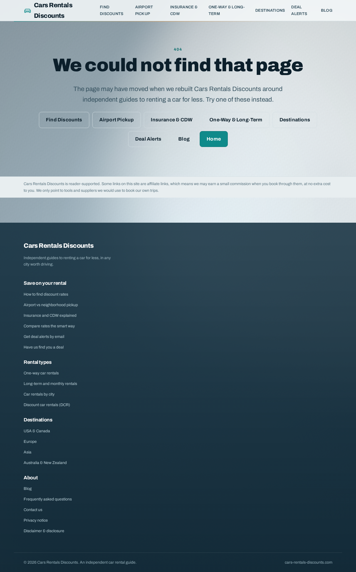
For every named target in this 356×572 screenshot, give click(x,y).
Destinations (270, 10)
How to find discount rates (46, 294)
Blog (326, 10)
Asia (27, 452)
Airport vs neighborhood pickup (51, 305)
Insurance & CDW (183, 10)
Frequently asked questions (48, 499)
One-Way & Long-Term (227, 10)
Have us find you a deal (44, 347)
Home (214, 139)
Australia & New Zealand (45, 463)
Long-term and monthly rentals (50, 384)
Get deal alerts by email (44, 337)
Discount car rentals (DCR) (47, 405)
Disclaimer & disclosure (44, 531)
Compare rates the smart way (49, 326)
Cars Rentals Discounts (53, 10)
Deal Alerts (299, 10)
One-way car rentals (41, 373)
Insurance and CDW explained (50, 315)
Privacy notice (36, 520)
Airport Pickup (144, 10)
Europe (30, 442)
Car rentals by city (39, 394)
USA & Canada (37, 431)
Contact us (33, 510)
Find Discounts (111, 10)
